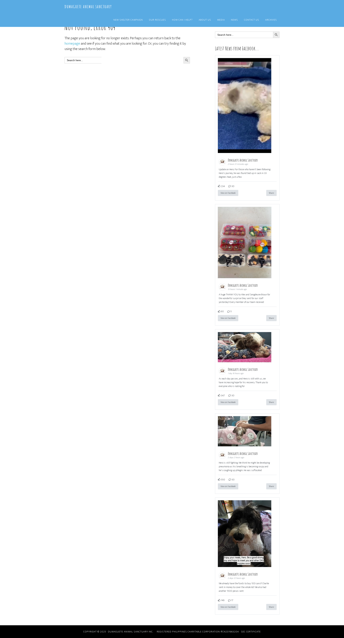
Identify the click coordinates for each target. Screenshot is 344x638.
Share (271, 193)
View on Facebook (228, 193)
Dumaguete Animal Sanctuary (88, 6)
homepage (72, 44)
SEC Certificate (251, 632)
